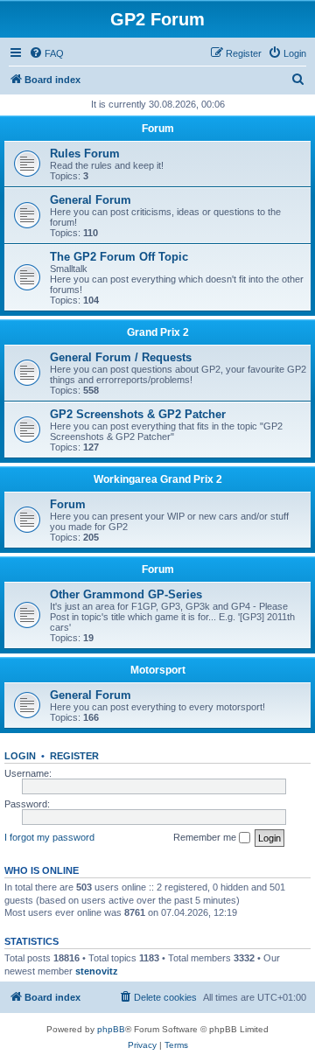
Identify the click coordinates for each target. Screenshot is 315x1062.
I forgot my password (49, 837)
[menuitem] (46, 53)
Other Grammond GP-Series (126, 594)
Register (74, 756)
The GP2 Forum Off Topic (119, 256)
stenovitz (96, 971)
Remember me (206, 837)
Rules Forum (85, 153)
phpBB (111, 1029)
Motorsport (158, 670)
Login (20, 756)
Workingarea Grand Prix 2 (158, 479)
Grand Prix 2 (158, 332)
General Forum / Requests (121, 357)
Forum (158, 128)
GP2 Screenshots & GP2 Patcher (138, 414)
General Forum (90, 199)
